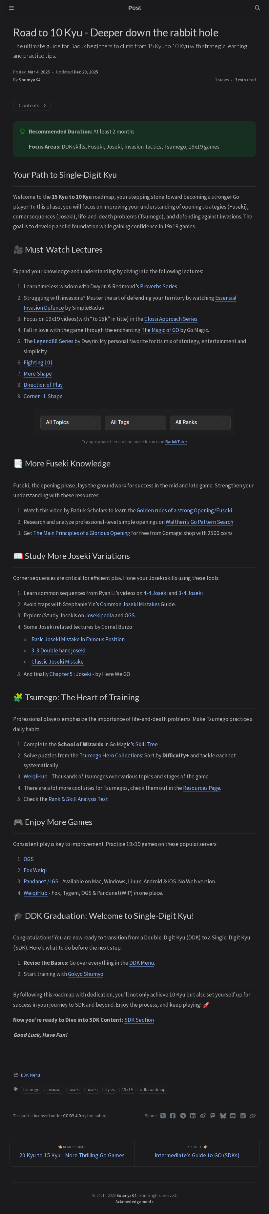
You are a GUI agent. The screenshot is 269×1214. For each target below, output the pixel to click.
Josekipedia (99, 615)
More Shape (38, 373)
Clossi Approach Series (170, 318)
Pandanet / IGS (41, 881)
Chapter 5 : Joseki (70, 674)
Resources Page (201, 788)
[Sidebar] (11, 8)
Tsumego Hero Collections (110, 755)
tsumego (31, 1089)
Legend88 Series (53, 341)
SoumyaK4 (29, 80)
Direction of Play (43, 384)
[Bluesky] (223, 1116)
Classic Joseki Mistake (57, 661)
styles (110, 1089)
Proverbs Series (158, 286)
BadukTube (176, 441)
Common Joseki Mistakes (130, 604)
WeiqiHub (36, 776)
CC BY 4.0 (72, 1116)
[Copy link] (252, 1116)
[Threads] (243, 1116)
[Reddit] (233, 1116)
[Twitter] (163, 1116)
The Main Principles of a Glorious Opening (81, 533)
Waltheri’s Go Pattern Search (199, 521)
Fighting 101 (38, 362)
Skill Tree (146, 744)
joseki (74, 1089)
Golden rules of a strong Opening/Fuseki (184, 510)
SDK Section (139, 1019)
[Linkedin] (193, 1116)
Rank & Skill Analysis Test (78, 799)
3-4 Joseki (190, 593)
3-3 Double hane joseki (58, 650)
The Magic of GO (160, 330)
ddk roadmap (153, 1089)
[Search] (257, 8)
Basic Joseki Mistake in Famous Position (78, 639)
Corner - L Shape (43, 396)
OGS (130, 615)
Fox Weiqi (35, 870)
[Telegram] (183, 1116)
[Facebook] (173, 1116)
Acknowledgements (134, 1201)
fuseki (92, 1089)
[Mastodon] (213, 1116)
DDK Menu (141, 962)
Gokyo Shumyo (85, 973)
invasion (54, 1089)
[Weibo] (203, 1116)
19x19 (127, 1089)
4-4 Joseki (155, 593)
